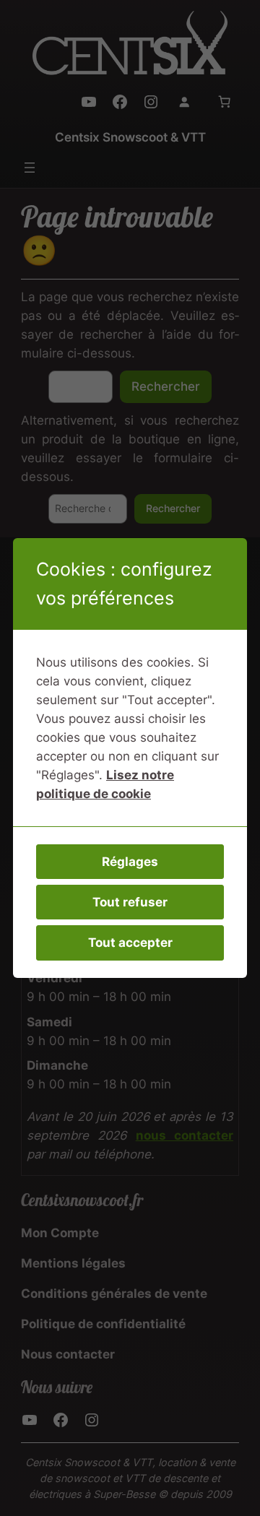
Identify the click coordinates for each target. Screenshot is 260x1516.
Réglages (130, 861)
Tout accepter (130, 942)
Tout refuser (130, 902)
